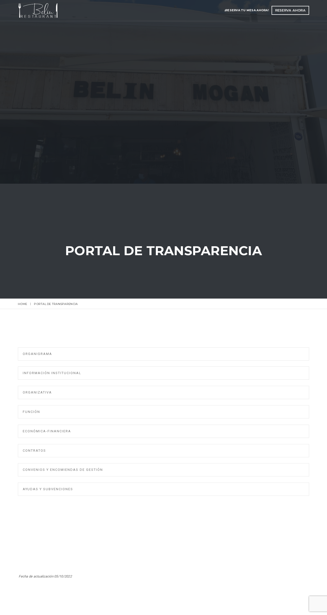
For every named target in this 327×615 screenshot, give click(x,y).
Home (22, 304)
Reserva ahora (290, 10)
